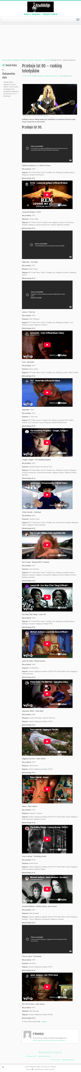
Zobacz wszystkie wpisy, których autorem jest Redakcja (49, 1040)
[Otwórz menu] (77, 19)
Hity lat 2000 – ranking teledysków (64, 1060)
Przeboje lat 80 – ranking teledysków (37, 1056)
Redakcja (69, 76)
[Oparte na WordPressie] (32, 1069)
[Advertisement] (40, 41)
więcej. (44, 1021)
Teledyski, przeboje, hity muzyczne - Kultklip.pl (43, 1067)
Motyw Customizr (49, 1069)
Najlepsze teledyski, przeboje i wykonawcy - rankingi (31, 60)
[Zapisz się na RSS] (3, 70)
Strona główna (7, 60)
